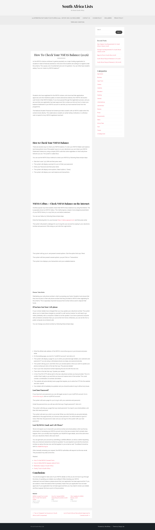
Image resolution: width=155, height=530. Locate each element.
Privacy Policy (118, 18)
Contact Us (86, 18)
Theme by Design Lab (118, 526)
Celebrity (99, 88)
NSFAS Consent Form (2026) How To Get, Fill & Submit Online (40, 498)
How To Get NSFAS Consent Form (44, 460)
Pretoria (99, 109)
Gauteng (99, 95)
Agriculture (100, 74)
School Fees (100, 123)
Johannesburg (101, 102)
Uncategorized (101, 133)
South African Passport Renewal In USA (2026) (109, 62)
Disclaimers (108, 18)
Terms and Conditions (77, 22)
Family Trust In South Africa (42, 468)
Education (99, 91)
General (99, 98)
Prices (98, 112)
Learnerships (100, 105)
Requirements (101, 116)
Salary (98, 119)
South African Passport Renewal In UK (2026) (109, 58)
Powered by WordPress (104, 526)
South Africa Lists (77, 6)
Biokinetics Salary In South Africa (43, 466)
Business (99, 77)
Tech (98, 126)
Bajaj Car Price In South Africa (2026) (106, 55)
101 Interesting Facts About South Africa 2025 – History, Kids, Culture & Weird (56, 18)
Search (99, 29)
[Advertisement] (61, 39)
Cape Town (100, 81)
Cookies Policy (97, 18)
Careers (99, 84)
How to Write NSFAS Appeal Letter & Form (46, 463)
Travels (99, 130)
